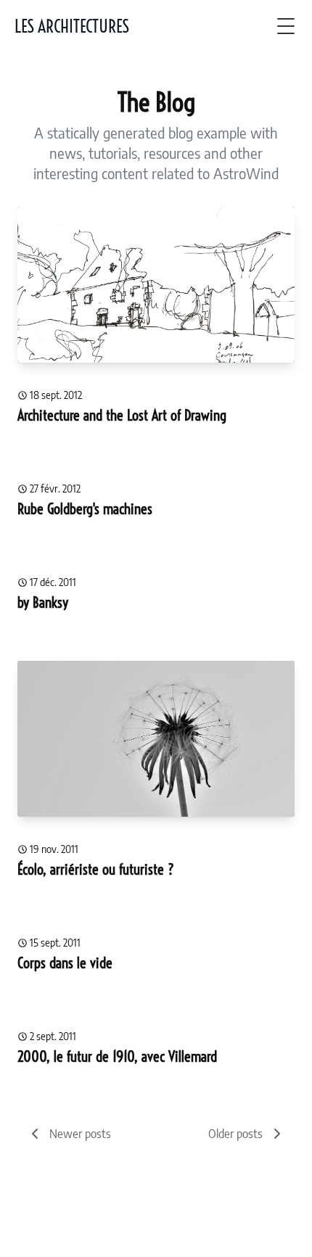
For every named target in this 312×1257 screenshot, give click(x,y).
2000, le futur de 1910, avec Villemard (117, 1056)
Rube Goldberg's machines (84, 509)
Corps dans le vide (64, 963)
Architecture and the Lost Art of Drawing (121, 415)
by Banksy (42, 602)
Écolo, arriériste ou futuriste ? (95, 869)
